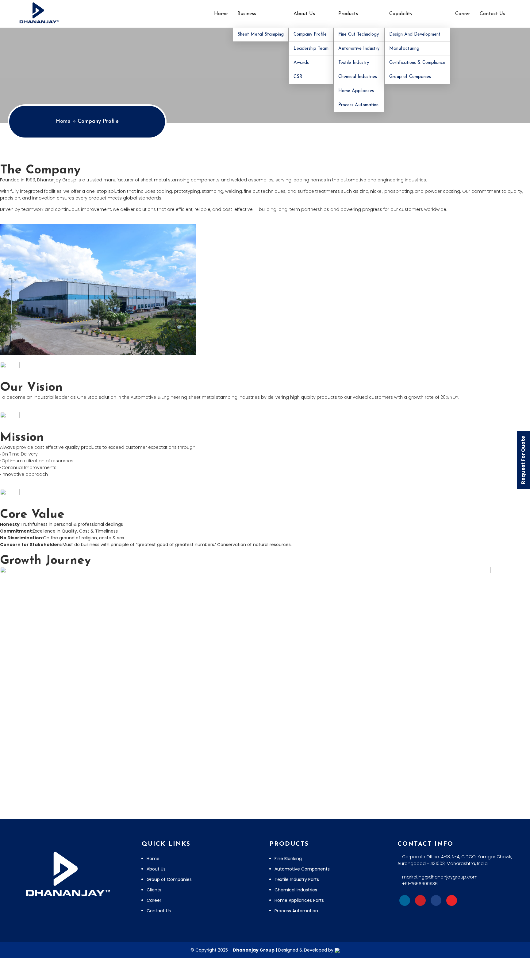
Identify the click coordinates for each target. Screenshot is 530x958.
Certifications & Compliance (417, 62)
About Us (304, 13)
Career (462, 13)
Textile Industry (353, 62)
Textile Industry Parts (297, 879)
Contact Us (492, 13)
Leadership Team (311, 48)
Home (221, 13)
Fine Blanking (288, 858)
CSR (298, 77)
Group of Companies (410, 77)
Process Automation (358, 105)
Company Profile (310, 34)
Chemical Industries (357, 77)
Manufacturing (404, 48)
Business (246, 13)
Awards (301, 62)
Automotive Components (302, 869)
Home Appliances (356, 91)
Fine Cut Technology (358, 34)
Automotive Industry (358, 48)
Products (348, 13)
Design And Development (414, 34)
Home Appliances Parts (299, 900)
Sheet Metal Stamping (260, 34)
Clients (154, 890)
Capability (401, 13)
